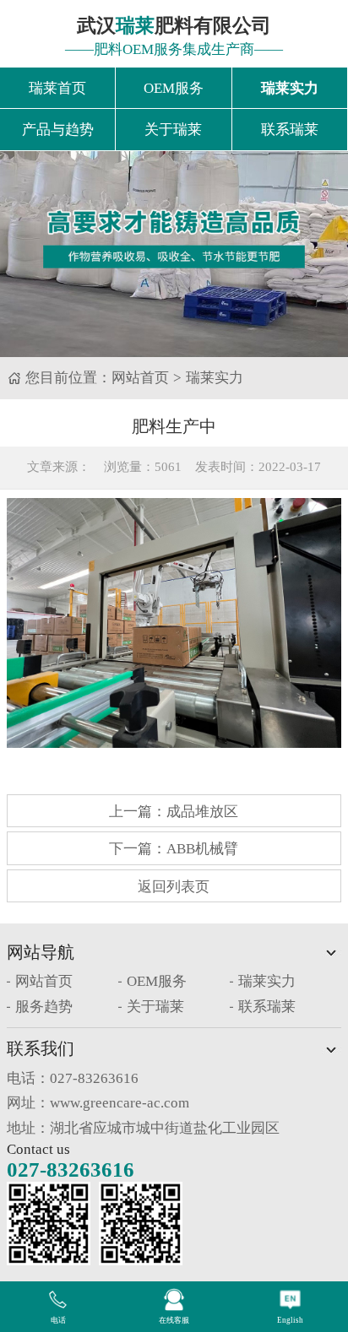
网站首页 (140, 378)
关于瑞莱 (173, 130)
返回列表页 (173, 887)
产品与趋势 (58, 130)
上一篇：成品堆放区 (173, 812)
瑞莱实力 (289, 88)
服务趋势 (44, 1007)
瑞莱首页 (57, 88)
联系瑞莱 (289, 130)
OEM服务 (174, 88)
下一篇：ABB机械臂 (173, 849)
